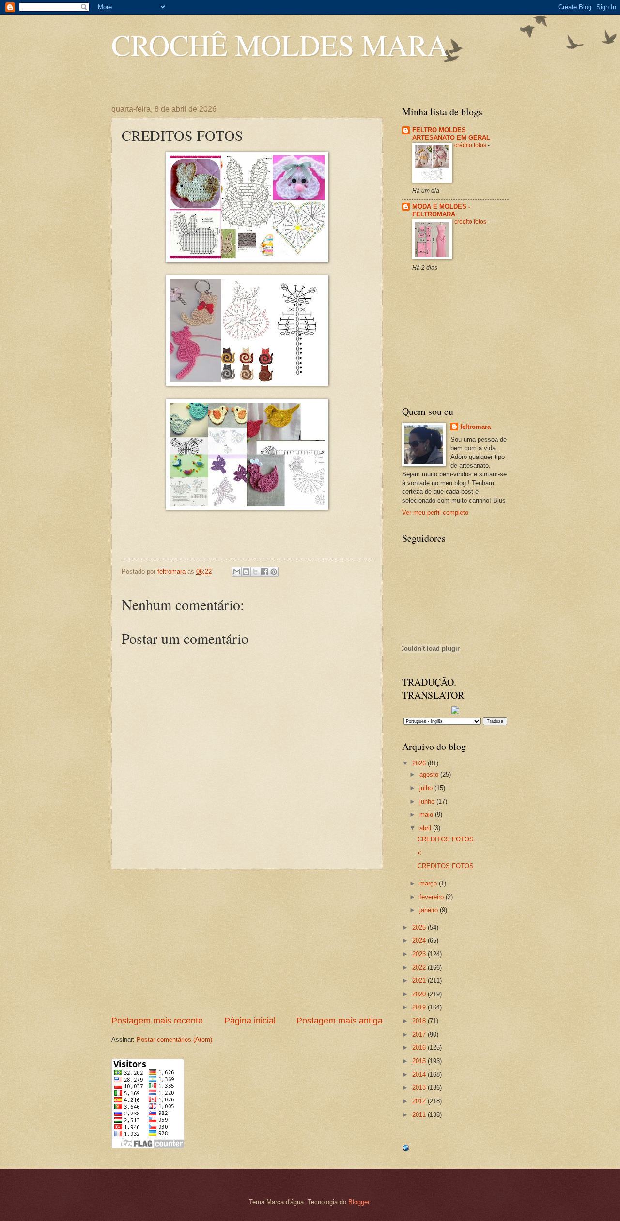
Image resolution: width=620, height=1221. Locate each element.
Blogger (358, 1202)
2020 (420, 994)
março (429, 883)
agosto (429, 774)
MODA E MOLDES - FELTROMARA (441, 210)
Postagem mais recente (157, 1020)
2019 (420, 1007)
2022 (420, 967)
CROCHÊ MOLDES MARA (279, 44)
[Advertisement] (247, 941)
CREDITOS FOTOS (446, 839)
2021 (420, 980)
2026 (420, 763)
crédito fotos (471, 145)
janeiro (429, 910)
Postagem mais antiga (339, 1020)
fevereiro (432, 896)
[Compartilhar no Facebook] (264, 572)
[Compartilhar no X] (255, 572)
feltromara (475, 426)
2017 (420, 1034)
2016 (420, 1047)
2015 (420, 1061)
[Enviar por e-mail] (237, 572)
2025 (420, 927)
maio (427, 814)
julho (426, 788)
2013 (420, 1087)
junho (427, 801)
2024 (420, 940)
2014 (420, 1074)
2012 (420, 1101)
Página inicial (250, 1020)
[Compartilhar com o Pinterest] (274, 572)
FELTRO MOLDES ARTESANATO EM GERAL (451, 133)
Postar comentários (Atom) (174, 1039)
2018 (420, 1020)
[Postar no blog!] (246, 572)
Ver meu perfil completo (435, 512)
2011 (420, 1114)
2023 (420, 954)
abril (426, 828)
